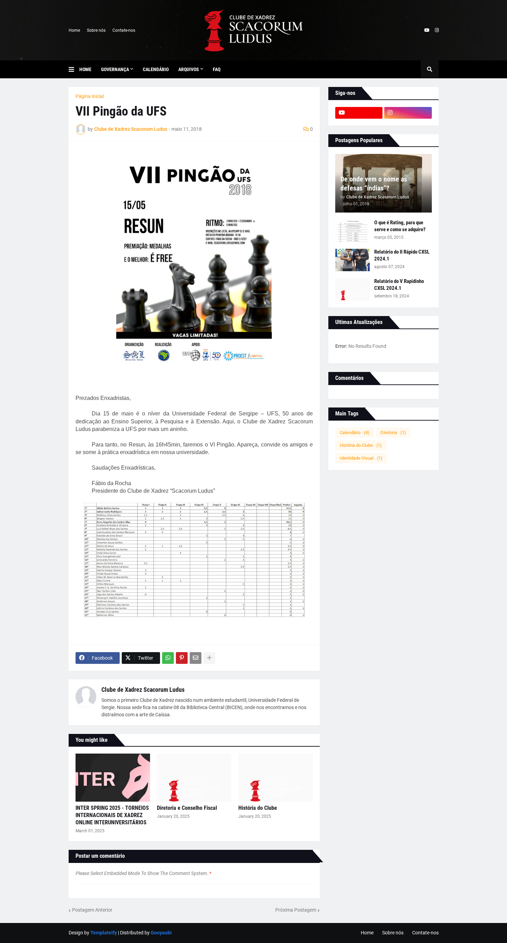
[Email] (195, 658)
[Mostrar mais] (209, 658)
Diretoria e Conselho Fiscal (187, 808)
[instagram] (437, 30)
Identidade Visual (361, 458)
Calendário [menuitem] (156, 69)
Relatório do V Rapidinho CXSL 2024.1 (399, 284)
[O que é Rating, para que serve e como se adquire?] (352, 230)
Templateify (103, 932)
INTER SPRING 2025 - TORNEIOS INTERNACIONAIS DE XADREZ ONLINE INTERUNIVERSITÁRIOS (112, 815)
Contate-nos (123, 30)
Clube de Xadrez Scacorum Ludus (143, 689)
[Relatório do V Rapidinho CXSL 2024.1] (352, 289)
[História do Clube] (275, 778)
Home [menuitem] (85, 69)
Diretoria (393, 432)
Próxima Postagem (295, 910)
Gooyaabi (161, 932)
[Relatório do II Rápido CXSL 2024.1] (352, 260)
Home (74, 30)
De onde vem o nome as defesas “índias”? (373, 183)
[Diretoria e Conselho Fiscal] (194, 778)
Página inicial (90, 96)
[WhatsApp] (168, 658)
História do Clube (257, 808)
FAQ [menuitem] (216, 69)
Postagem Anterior (92, 910)
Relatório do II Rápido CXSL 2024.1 (401, 255)
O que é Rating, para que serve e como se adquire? (400, 226)
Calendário (354, 432)
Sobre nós (96, 30)
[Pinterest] (182, 658)
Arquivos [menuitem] (188, 69)
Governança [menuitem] (115, 69)
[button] (74, 69)
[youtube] (426, 30)
